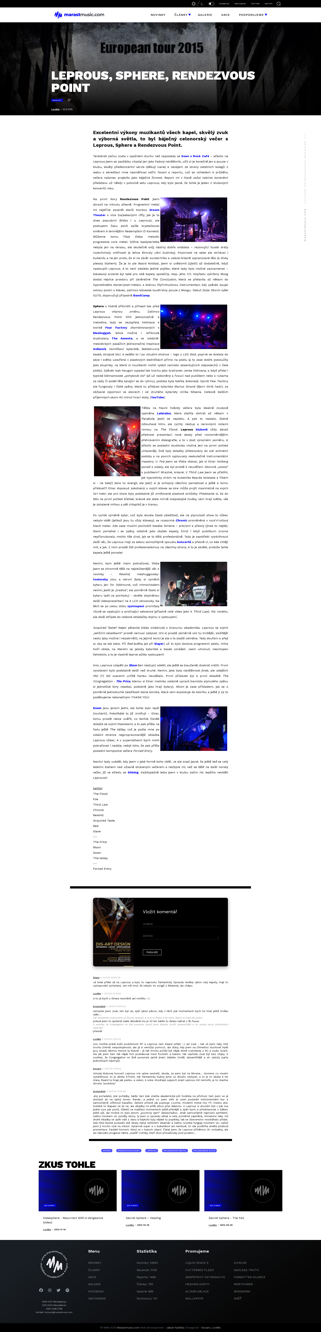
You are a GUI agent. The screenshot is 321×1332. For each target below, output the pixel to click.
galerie (94, 1284)
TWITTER (255, 4)
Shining (133, 772)
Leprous (152, 1151)
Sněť (238, 1298)
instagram (97, 1298)
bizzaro (206, 1327)
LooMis (55, 109)
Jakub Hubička (175, 1327)
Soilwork (99, 349)
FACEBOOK (224, 4)
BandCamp (141, 295)
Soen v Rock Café (195, 156)
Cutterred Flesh (199, 1270)
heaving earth (197, 1284)
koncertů (184, 542)
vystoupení (135, 606)
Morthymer (243, 1284)
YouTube (157, 397)
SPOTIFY (268, 4)
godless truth (246, 1270)
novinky (94, 1262)
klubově (201, 429)
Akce (225, 15)
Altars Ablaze (197, 1291)
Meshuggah (102, 333)
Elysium (240, 1262)
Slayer (159, 643)
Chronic (181, 520)
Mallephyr (194, 1298)
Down (97, 708)
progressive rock (204, 1151)
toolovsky (100, 579)
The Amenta (122, 338)
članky (94, 1270)
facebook (96, 1291)
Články (181, 15)
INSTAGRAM (240, 4)
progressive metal (175, 1151)
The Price (123, 681)
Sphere (107, 1151)
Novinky (158, 15)
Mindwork (242, 1291)
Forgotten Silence (249, 1277)
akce (92, 1277)
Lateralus (164, 413)
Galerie (205, 15)
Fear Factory (116, 327)
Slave (133, 665)
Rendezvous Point (129, 1151)
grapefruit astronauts (205, 1277)
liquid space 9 (196, 1262)
